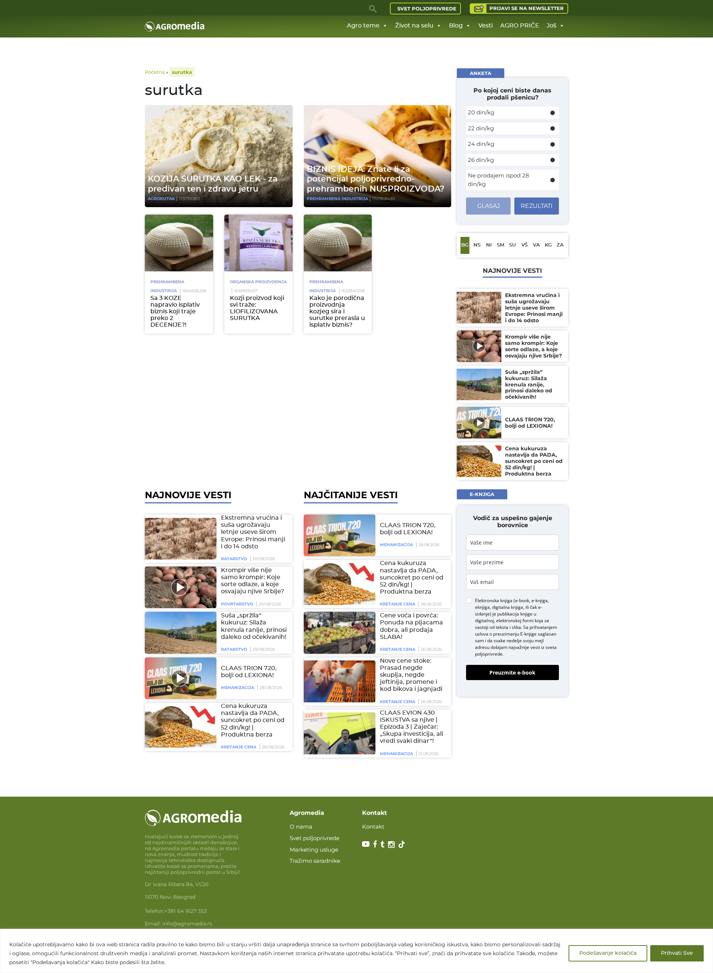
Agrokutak (161, 198)
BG (465, 245)
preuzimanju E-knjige (515, 633)
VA (536, 245)
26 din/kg (481, 159)
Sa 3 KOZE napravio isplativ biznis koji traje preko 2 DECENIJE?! (175, 311)
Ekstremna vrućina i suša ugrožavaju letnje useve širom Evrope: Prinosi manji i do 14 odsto (253, 532)
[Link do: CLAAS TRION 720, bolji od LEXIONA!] (179, 678)
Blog (456, 26)
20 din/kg (481, 112)
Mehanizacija (237, 687)
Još (551, 26)
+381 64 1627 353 (186, 911)
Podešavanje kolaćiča (608, 953)
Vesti (485, 26)
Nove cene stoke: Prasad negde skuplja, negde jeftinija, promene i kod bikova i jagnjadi (411, 675)
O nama (301, 826)
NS (477, 245)
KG (548, 245)
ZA (560, 245)
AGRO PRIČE (519, 26)
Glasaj (488, 205)
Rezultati (537, 205)
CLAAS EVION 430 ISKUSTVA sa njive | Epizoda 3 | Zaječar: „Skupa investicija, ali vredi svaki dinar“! (411, 727)
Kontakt (373, 826)
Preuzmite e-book (512, 672)
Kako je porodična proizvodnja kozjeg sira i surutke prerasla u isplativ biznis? (337, 311)
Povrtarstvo (237, 604)
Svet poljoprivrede (426, 9)
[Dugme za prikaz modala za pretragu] (373, 8)
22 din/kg (481, 128)
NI (489, 245)
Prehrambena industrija (337, 198)
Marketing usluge (314, 849)
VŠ (524, 245)
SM (500, 245)
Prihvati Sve (677, 953)
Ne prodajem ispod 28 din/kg (498, 179)
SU (512, 245)
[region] (356, 951)
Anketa (480, 73)
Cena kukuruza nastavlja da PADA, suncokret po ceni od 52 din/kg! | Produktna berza (252, 720)
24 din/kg (481, 143)
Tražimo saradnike (315, 860)
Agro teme (363, 26)
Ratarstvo (234, 558)
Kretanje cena (238, 747)
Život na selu (414, 26)
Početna (155, 72)
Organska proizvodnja (258, 281)
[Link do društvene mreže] (365, 844)
